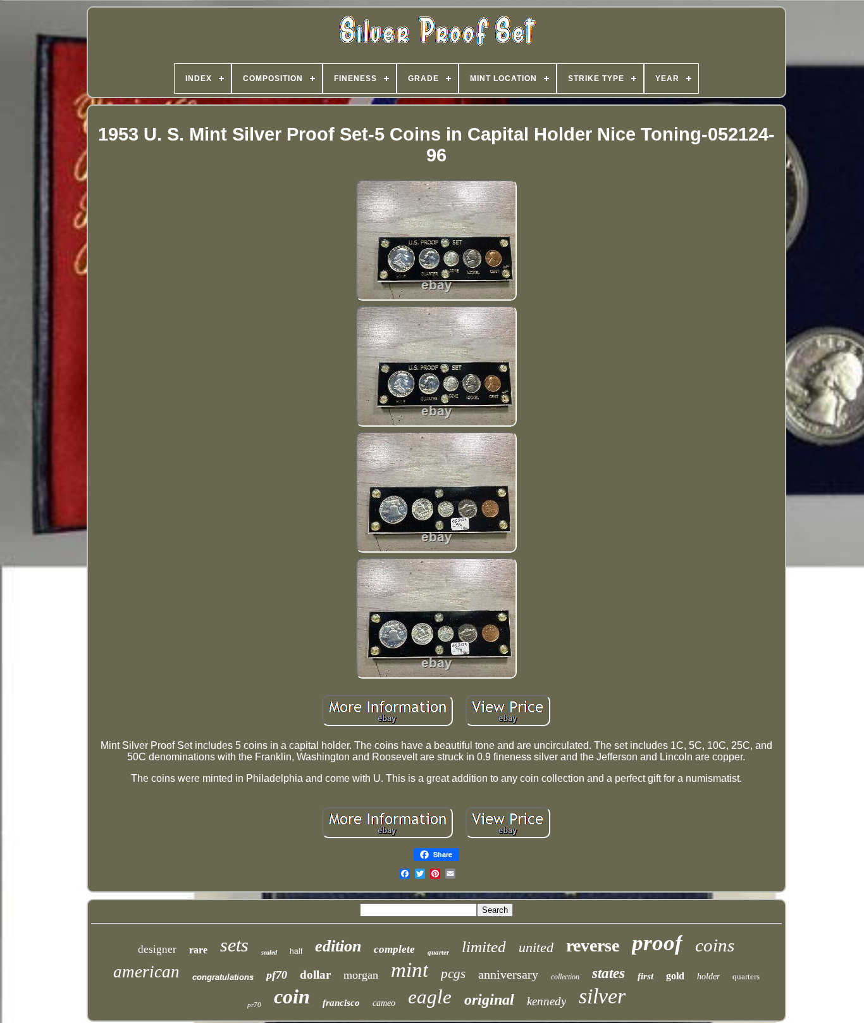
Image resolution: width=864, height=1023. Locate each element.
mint (409, 969)
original (489, 999)
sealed (269, 952)
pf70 (276, 975)
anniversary (508, 974)
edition (338, 946)
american (146, 971)
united (536, 947)
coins (714, 945)
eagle (430, 997)
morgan (360, 975)
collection (565, 976)
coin (292, 996)
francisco (341, 1003)
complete (394, 949)
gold (675, 975)
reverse (592, 945)
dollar (315, 974)
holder (708, 976)
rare (198, 950)
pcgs (453, 973)
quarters (746, 976)
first (645, 976)
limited (484, 946)
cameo (384, 1003)
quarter (438, 952)
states (608, 973)
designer (157, 949)
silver (602, 996)
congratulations (223, 977)
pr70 (254, 1004)
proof (657, 943)
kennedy (546, 1001)
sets (234, 944)
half (296, 951)
